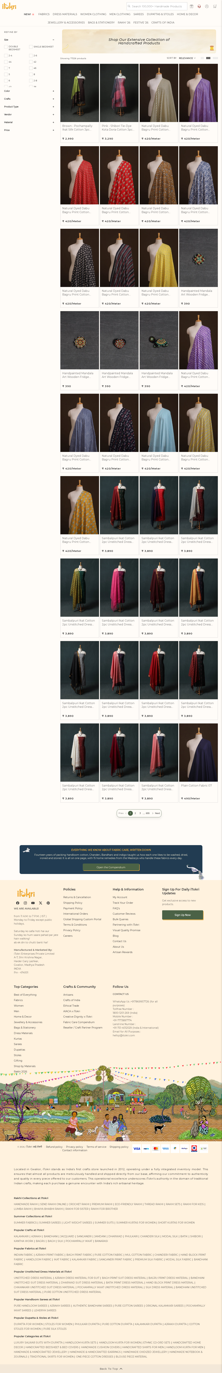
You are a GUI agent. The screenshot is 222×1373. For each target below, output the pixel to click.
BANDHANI (51, 1236)
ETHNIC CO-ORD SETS (156, 1342)
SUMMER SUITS (104, 1222)
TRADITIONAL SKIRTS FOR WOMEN (52, 1356)
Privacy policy (74, 1146)
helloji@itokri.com (124, 1035)
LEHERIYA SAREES (45, 1310)
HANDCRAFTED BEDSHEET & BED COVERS (52, 1347)
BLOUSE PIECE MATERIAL (131, 1356)
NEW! (27, 14)
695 (148, 813)
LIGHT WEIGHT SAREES (77, 1222)
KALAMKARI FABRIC (84, 1259)
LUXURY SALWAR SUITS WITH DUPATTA (38, 1342)
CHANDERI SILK (150, 1236)
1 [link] (130, 813)
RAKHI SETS (173, 1204)
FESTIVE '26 (140, 22)
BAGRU (40, 1241)
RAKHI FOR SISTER (76, 1208)
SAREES (139, 14)
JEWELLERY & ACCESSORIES (66, 22)
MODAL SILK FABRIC (178, 1259)
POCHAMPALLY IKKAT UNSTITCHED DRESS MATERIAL (110, 1287)
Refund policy (54, 1146)
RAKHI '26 (124, 22)
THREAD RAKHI (153, 1204)
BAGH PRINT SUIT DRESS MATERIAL (124, 1277)
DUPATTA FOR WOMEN (28, 1324)
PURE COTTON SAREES (129, 1305)
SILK (60, 1241)
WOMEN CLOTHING (93, 14)
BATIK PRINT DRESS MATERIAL (125, 1282)
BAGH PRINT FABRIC (79, 1254)
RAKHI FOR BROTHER (104, 1208)
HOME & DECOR (187, 14)
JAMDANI (100, 1236)
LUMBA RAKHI (23, 1208)
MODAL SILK (170, 1236)
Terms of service (96, 1146)
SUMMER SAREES (50, 1222)
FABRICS (44, 14)
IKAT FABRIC (61, 1259)
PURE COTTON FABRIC (109, 1254)
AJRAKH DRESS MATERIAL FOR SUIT (77, 1277)
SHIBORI (195, 1236)
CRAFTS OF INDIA (162, 22)
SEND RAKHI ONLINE (53, 1204)
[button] (215, 6)
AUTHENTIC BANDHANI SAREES (92, 1305)
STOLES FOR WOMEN (58, 1324)
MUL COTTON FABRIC (138, 1254)
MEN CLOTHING (119, 14)
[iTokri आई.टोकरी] (9, 6)
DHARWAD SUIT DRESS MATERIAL (82, 1282)
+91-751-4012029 (122, 1027)
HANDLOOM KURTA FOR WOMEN (120, 1342)
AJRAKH (36, 1236)
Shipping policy (119, 1146)
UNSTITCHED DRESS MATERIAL (33, 1277)
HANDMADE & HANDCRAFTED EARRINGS (95, 1352)
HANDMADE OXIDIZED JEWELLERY (145, 1352)
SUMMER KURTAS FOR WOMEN (136, 1222)
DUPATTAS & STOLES (160, 14)
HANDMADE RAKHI (26, 1204)
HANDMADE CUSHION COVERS (100, 1347)
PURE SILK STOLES (55, 1328)
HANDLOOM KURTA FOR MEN (184, 1347)
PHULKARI (131, 1236)
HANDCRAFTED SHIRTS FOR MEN (143, 1347)
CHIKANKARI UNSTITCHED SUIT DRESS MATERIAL (44, 1287)
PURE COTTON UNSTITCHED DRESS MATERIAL (72, 1292)
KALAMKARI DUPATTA (148, 1324)
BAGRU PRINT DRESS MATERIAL (168, 1277)
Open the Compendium (111, 867)
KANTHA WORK (23, 1241)
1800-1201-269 (121, 1012)
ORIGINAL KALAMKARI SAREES (165, 1305)
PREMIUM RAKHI (102, 1204)
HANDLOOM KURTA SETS (80, 1342)
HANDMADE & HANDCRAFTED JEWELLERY (40, 1352)
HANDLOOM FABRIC (38, 1259)
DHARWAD (115, 1236)
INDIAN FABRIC (23, 1254)
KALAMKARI (21, 1236)
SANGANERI (84, 1236)
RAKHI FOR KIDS (193, 1204)
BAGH (51, 1241)
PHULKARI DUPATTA (87, 1324)
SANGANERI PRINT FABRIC (115, 1259)
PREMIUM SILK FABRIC (149, 1259)
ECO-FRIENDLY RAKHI (128, 1204)
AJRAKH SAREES (60, 1305)
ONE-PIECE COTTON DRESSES (94, 1356)
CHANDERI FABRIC (166, 1254)
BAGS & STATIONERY (101, 22)
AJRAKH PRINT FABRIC (50, 1254)
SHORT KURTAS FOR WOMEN (176, 1222)
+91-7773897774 (122, 1020)
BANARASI (101, 1241)
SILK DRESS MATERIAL (159, 1287)
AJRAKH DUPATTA (175, 1324)
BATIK (184, 1236)
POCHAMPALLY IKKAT (79, 1241)
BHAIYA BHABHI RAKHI (48, 1208)
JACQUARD (67, 1236)
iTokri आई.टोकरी (34, 1146)
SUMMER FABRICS (25, 1222)
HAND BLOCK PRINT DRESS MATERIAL (170, 1282)
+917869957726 (140, 1001)
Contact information (74, 1150)
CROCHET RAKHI (79, 1204)
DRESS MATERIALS (65, 14)
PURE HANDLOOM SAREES (30, 1305)
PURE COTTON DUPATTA (117, 1324)
